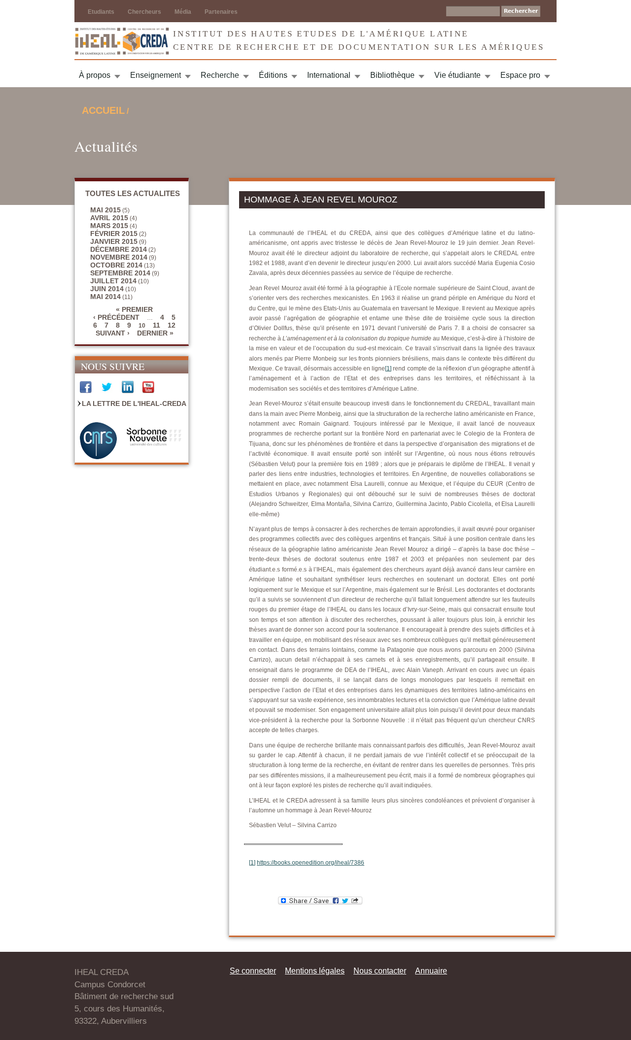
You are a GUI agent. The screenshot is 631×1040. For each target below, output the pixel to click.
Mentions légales (315, 971)
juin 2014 (107, 289)
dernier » (155, 333)
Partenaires (221, 11)
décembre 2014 (118, 249)
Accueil (103, 110)
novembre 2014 (118, 257)
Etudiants (101, 11)
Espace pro (520, 75)
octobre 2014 (116, 265)
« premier (134, 309)
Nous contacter (379, 971)
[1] (388, 368)
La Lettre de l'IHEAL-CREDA (134, 403)
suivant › (113, 333)
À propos (94, 75)
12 (171, 325)
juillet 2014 (113, 281)
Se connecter (253, 971)
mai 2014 (105, 297)
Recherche (220, 75)
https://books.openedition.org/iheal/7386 (310, 862)
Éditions (273, 75)
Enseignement (155, 75)
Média (183, 11)
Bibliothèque (392, 75)
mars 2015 (109, 226)
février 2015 (114, 233)
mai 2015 (105, 210)
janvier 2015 (114, 241)
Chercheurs (144, 11)
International (329, 75)
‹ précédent (116, 317)
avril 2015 (109, 218)
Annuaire (431, 971)
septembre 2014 (120, 273)
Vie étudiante (457, 75)
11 (156, 325)
